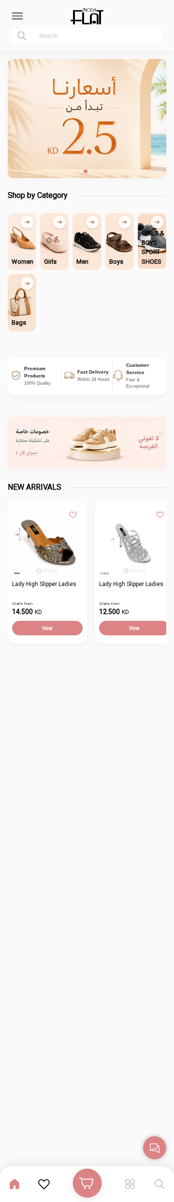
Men (82, 261)
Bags (19, 322)
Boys (116, 261)
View (47, 628)
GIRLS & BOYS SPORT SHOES (153, 247)
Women (22, 261)
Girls (50, 261)
